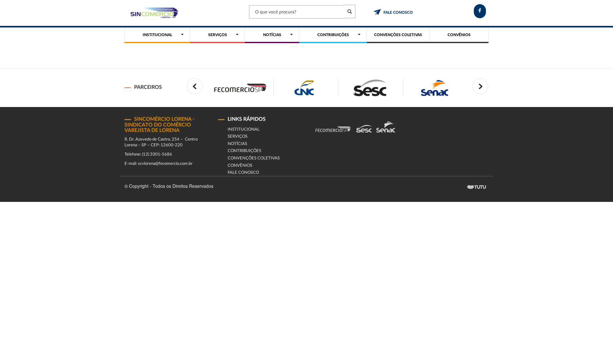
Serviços (237, 136)
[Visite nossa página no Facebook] (480, 11)
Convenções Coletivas (254, 158)
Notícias (237, 144)
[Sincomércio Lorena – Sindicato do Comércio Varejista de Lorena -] (153, 13)
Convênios (240, 166)
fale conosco (398, 12)
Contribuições (244, 151)
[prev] (195, 86)
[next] (480, 86)
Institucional (244, 129)
